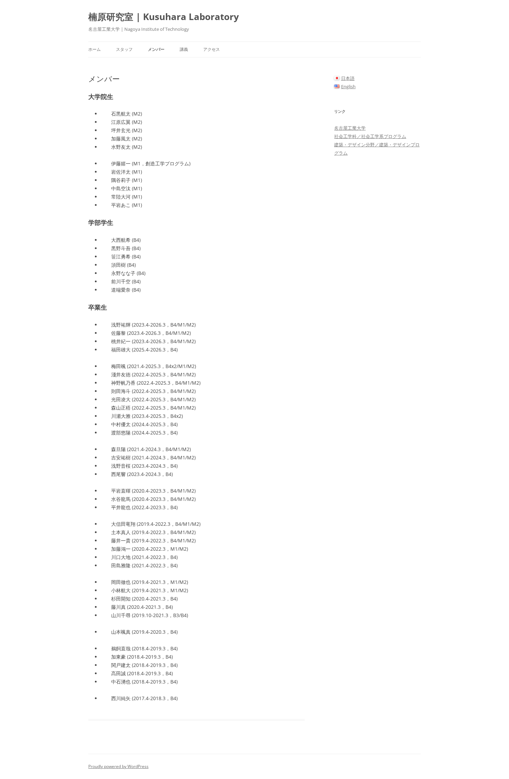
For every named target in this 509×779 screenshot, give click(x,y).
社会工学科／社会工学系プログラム (370, 136)
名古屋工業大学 (350, 128)
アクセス (211, 49)
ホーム (94, 49)
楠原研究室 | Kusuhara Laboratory (163, 16)
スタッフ (124, 49)
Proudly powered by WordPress (118, 766)
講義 (184, 49)
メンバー (156, 49)
